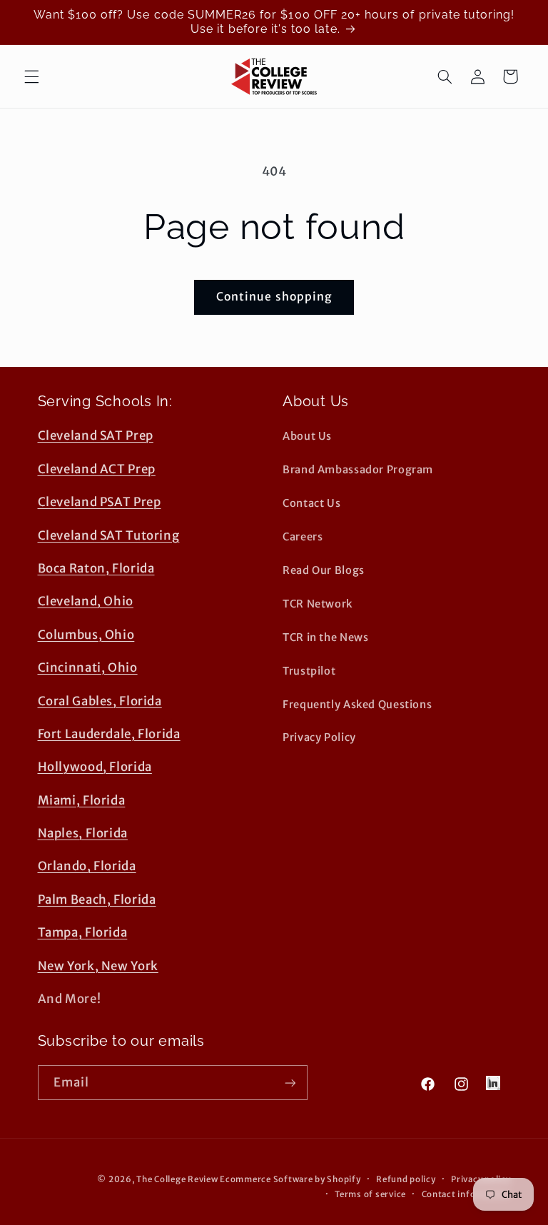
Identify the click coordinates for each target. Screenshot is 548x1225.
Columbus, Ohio (86, 634)
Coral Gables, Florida (100, 701)
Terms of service (370, 1194)
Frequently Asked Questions (357, 704)
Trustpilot (309, 671)
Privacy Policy (319, 737)
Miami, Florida (82, 800)
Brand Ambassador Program (358, 469)
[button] (31, 76)
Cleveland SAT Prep (95, 435)
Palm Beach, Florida (97, 899)
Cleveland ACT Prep (97, 469)
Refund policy (406, 1179)
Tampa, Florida (83, 932)
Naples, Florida (83, 833)
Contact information (466, 1194)
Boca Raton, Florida (96, 568)
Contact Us (311, 503)
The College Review (177, 1179)
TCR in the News (325, 637)
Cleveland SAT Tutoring (109, 535)
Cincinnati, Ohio (88, 667)
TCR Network (317, 604)
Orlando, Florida (87, 866)
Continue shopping (274, 296)
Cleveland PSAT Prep (99, 502)
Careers (303, 536)
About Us (307, 436)
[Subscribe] (289, 1082)
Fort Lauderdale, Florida (109, 734)
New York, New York (98, 966)
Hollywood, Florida (95, 767)
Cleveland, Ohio (85, 601)
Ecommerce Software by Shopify (290, 1179)
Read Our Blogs (324, 570)
